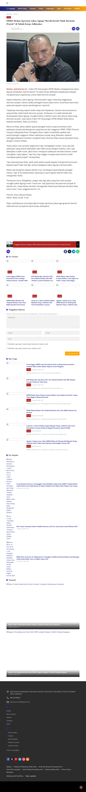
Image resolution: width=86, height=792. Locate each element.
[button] (73, 3)
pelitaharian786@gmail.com (20, 702)
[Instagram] (23, 759)
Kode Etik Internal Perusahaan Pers (50, 767)
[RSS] (27, 759)
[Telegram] (73, 251)
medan (10, 736)
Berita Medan (13, 739)
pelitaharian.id (20, 89)
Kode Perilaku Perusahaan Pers (33, 769)
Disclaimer (10, 772)
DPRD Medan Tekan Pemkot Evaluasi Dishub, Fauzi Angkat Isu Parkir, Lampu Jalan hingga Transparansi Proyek (67, 279)
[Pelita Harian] (12, 3)
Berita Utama (11, 714)
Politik (8, 17)
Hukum (9, 717)
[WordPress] (20, 759)
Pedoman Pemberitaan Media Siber (25, 767)
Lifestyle (9, 721)
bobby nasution (13, 742)
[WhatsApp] (77, 251)
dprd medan (12, 733)
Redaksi (9, 767)
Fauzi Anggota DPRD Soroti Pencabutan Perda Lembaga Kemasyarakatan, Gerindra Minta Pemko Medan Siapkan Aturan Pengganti (17, 279)
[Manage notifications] (81, 787)
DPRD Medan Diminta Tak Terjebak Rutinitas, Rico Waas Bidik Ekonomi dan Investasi (16, 303)
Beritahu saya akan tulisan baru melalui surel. (25, 348)
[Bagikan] (77, 28)
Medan (10, 89)
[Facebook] (65, 251)
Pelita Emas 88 (15, 28)
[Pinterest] (16, 759)
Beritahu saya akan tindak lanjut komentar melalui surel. (29, 344)
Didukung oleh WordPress (15, 776)
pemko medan (13, 746)
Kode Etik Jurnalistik (13, 769)
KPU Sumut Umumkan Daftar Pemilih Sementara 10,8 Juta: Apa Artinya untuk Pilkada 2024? (47, 526)
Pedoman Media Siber (52, 769)
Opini (8, 724)
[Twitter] (69, 251)
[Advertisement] (43, 224)
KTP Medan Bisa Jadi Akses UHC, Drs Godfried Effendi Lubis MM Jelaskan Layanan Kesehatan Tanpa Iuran (42, 279)
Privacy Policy (66, 769)
